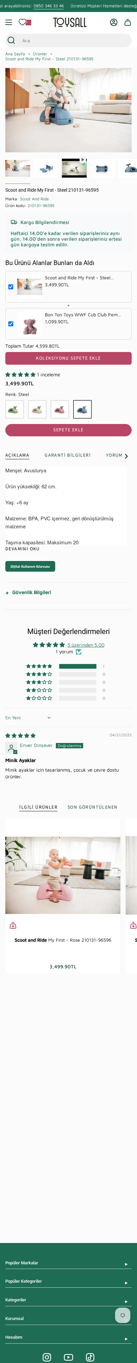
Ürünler (40, 53)
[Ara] (11, 40)
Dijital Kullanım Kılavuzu (30, 566)
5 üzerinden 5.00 (86, 645)
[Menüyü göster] (8, 22)
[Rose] (60, 409)
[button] (21, 374)
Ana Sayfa (15, 53)
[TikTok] (90, 1357)
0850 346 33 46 (49, 5)
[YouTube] (68, 1357)
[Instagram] (47, 1357)
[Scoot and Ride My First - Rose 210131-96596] (62, 875)
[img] (20, 735)
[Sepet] (128, 22)
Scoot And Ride (34, 198)
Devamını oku (22, 549)
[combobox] (62, 40)
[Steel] (82, 409)
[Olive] (14, 409)
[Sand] (37, 409)
